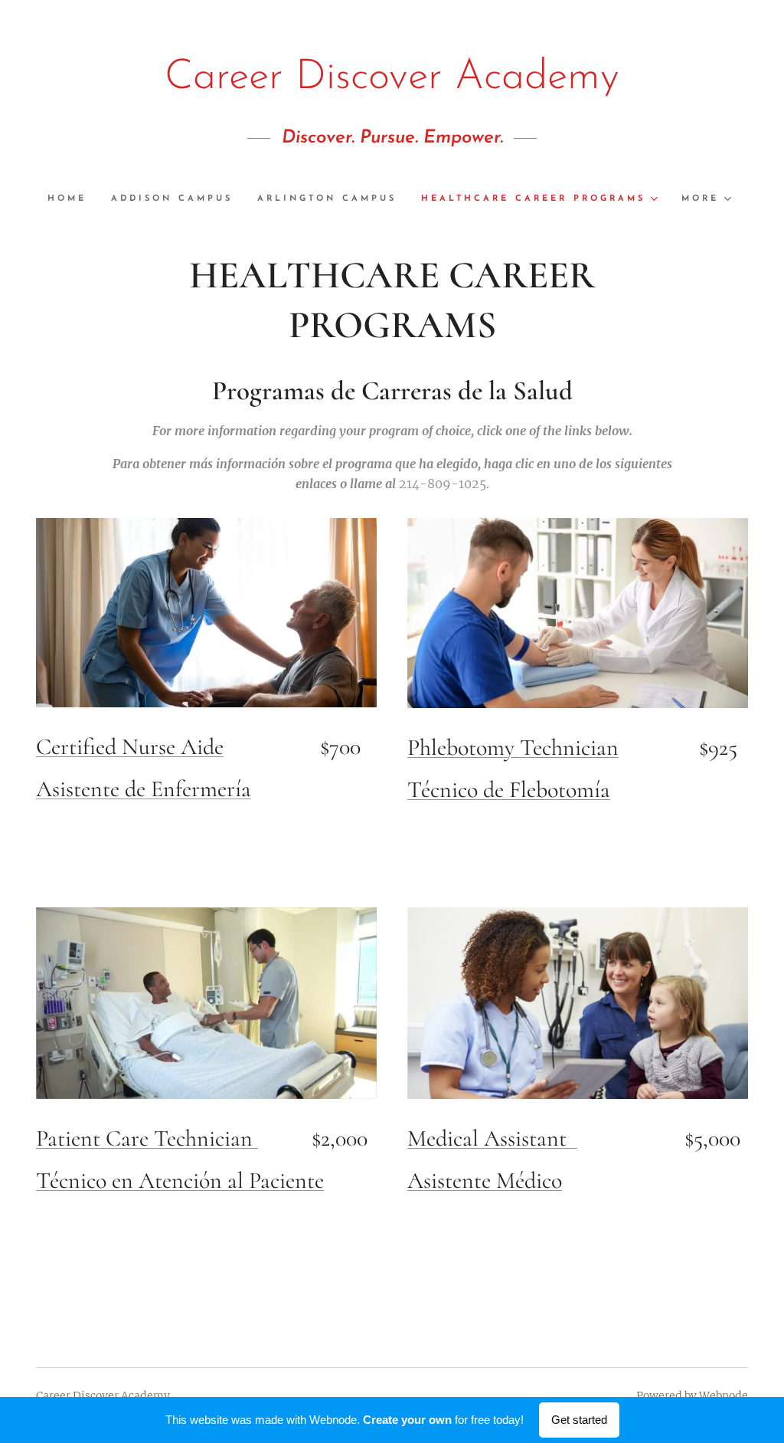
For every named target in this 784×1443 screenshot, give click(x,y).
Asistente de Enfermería (143, 789)
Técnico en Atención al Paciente (180, 1180)
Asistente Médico (484, 1180)
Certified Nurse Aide (130, 747)
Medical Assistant (492, 1138)
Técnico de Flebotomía (508, 790)
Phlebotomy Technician (513, 747)
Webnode (723, 1395)
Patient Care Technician (147, 1138)
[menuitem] (73, 199)
